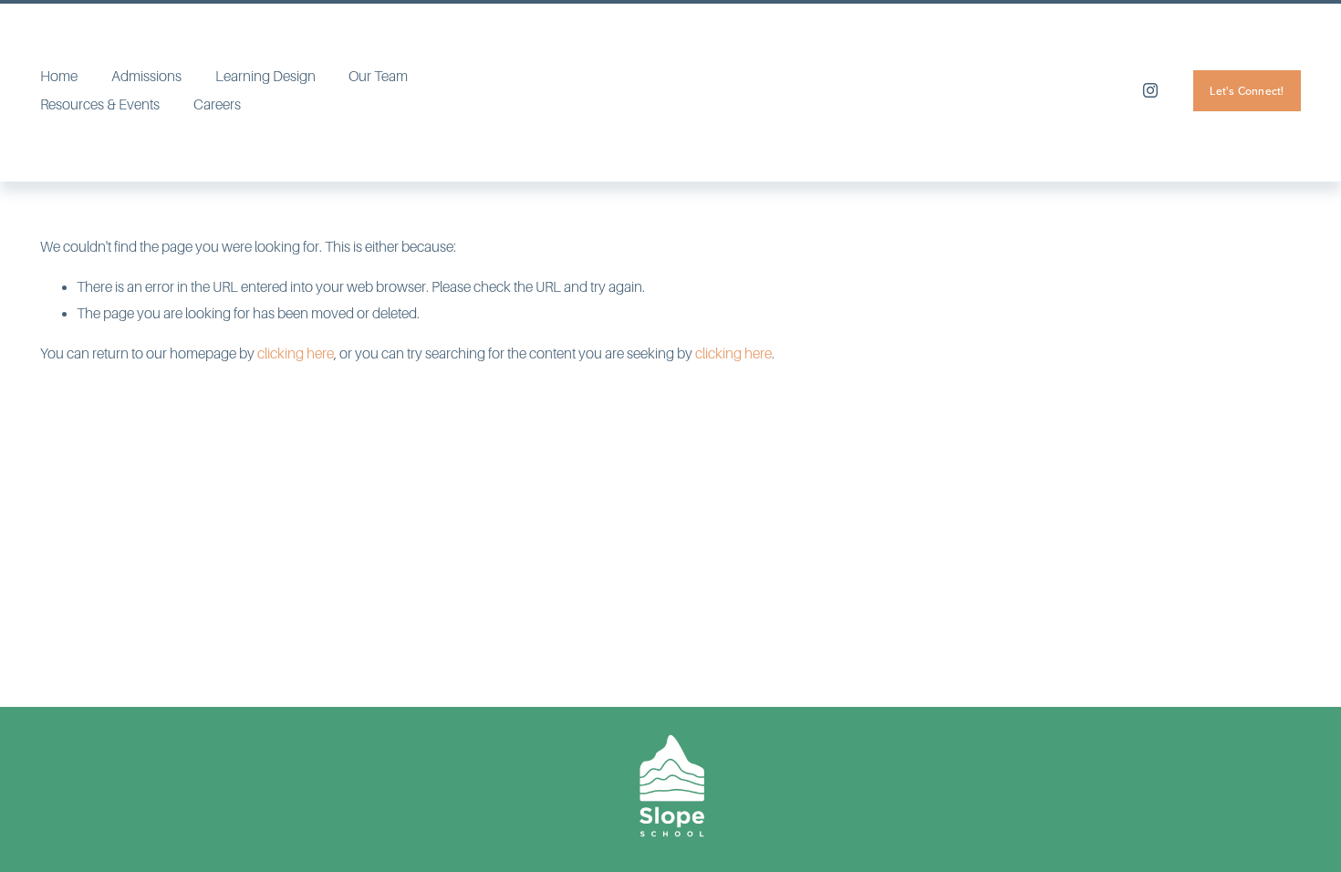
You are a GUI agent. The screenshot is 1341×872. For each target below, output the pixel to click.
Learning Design (265, 76)
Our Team (378, 76)
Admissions (146, 76)
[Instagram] (1150, 90)
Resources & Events (100, 105)
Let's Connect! (1247, 91)
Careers (217, 105)
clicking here (295, 354)
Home (59, 76)
